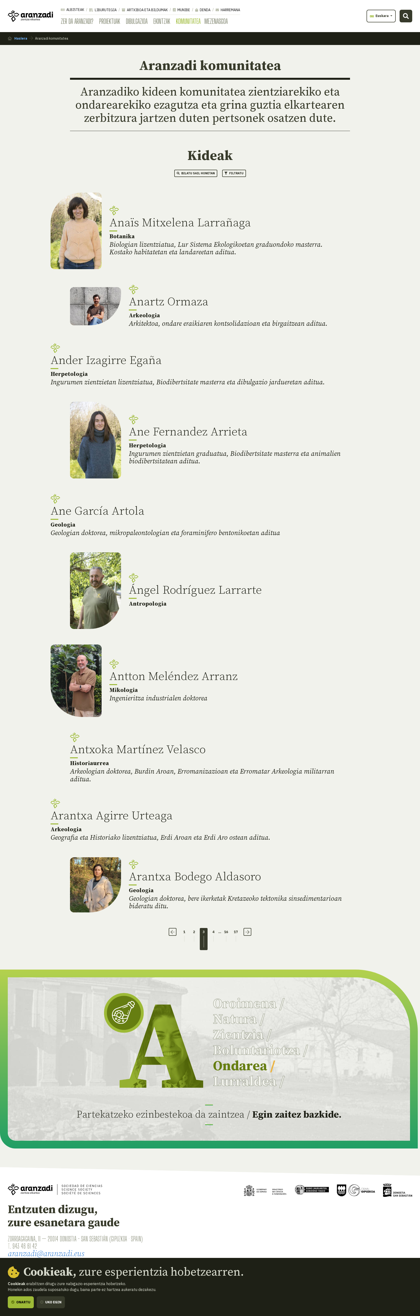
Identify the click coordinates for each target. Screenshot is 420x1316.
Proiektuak (109, 21)
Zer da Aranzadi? (77, 21)
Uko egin (52, 1302)
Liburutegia (105, 10)
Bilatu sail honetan (198, 173)
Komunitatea (188, 21)
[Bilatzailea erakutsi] (406, 16)
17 (236, 932)
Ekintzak (161, 21)
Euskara (382, 16)
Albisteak (75, 10)
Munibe (183, 10)
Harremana (230, 10)
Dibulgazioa (137, 21)
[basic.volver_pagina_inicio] (30, 16)
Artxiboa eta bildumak (147, 10)
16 (226, 932)
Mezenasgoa (216, 21)
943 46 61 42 (24, 1246)
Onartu (23, 1302)
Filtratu (236, 173)
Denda (204, 10)
